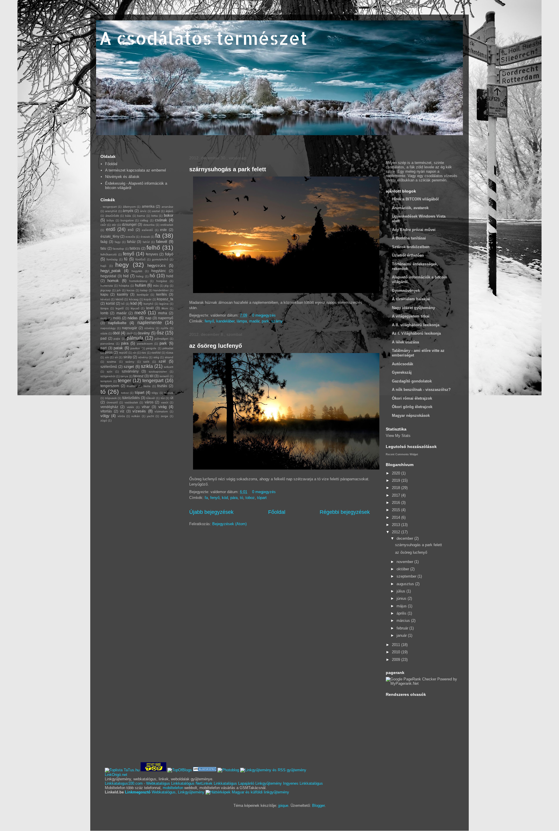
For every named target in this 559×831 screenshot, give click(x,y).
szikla (147, 366)
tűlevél (150, 398)
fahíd (146, 242)
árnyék (128, 211)
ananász (167, 206)
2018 (396, 488)
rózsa (169, 352)
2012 (396, 532)
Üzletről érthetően (408, 255)
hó (152, 275)
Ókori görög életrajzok (412, 407)
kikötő (119, 299)
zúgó (103, 420)
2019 (396, 480)
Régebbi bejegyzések (345, 512)
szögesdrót (107, 376)
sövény (143, 357)
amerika (148, 206)
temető (164, 376)
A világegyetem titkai (410, 316)
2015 (396, 510)
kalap (144, 290)
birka (154, 215)
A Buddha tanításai (409, 238)
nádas (133, 318)
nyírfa (164, 328)
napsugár (129, 328)
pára (234, 497)
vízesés (139, 411)
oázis (103, 333)
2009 (396, 659)
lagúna (164, 303)
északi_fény (109, 236)
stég (156, 357)
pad (103, 338)
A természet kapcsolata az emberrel (135, 170)
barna (141, 215)
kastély (122, 294)
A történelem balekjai (411, 299)
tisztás (162, 386)
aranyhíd (111, 211)
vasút (164, 402)
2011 (396, 645)
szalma (111, 361)
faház (131, 242)
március (404, 620)
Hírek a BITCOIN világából (415, 199)
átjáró (169, 211)
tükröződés (131, 398)
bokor (168, 215)
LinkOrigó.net (116, 774)
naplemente (149, 322)
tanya (124, 376)
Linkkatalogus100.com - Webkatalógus (137, 783)
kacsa (131, 290)
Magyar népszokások (411, 415)
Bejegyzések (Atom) (229, 524)
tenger (124, 380)
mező (140, 312)
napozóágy (108, 328)
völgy (104, 416)
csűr (103, 224)
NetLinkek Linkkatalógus (216, 783)
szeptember (407, 576)
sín (107, 357)
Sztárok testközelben (410, 247)
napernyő (165, 318)
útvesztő (112, 402)
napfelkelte (117, 323)
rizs (143, 352)
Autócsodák (402, 364)
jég (166, 285)
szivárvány (130, 371)
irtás (156, 285)
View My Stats (398, 435)
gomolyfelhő (160, 259)
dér (114, 224)
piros (109, 352)
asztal (156, 211)
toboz (250, 497)
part (103, 348)
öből (129, 333)
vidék (130, 407)
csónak (161, 220)
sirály (127, 357)
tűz (163, 398)
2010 (396, 652)
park (265, 321)
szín (109, 371)
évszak (145, 236)
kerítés (161, 294)
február (403, 628)
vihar (146, 407)
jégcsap (105, 290)
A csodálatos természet (203, 38)
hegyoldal (108, 276)
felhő (153, 247)
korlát (110, 303)
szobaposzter (158, 371)
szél (162, 361)
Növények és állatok (122, 176)
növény (149, 328)
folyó (169, 254)
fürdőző (140, 259)
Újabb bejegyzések (211, 512)
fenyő (209, 321)
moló (103, 318)
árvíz (143, 211)
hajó (103, 265)
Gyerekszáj (402, 372)
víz (122, 411)
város (149, 402)
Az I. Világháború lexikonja (416, 333)
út (171, 398)
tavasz (138, 376)
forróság (112, 259)
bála (128, 215)
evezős (130, 236)
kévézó (105, 299)
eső (131, 230)
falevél (161, 241)
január (402, 635)
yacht (150, 416)
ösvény (144, 333)
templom (106, 381)
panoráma (107, 343)
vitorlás (106, 411)
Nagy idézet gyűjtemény (413, 308)
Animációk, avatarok (410, 208)
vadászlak (131, 402)
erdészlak (166, 224)
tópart (262, 497)
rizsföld (156, 352)
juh (119, 290)
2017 (396, 495)
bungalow (127, 220)
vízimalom (161, 411)
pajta (117, 338)
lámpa (242, 321)
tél (151, 376)
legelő (120, 308)
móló (117, 318)
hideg (140, 276)
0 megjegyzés (264, 315)
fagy (118, 242)
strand (169, 357)
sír (116, 357)
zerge (164, 416)
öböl (116, 333)
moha (162, 313)
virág (162, 407)
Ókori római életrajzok (412, 398)
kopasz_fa (165, 299)
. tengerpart (108, 206)
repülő (123, 352)
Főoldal (276, 512)
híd (125, 276)
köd (225, 497)
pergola (151, 348)
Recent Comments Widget (402, 454)
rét (134, 352)
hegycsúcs (156, 265)
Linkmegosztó (138, 792)
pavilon (135, 348)
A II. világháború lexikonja (415, 325)
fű (125, 259)
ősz (160, 332)
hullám (140, 285)
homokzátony (138, 281)
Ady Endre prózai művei (414, 229)
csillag (144, 220)
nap (148, 318)
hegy (122, 264)
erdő (110, 229)
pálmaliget (161, 338)
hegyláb (137, 271)
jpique (283, 805)
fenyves (152, 254)
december (405, 538)
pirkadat (167, 348)
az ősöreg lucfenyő (215, 346)
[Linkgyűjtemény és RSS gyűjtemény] (273, 770)
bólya (110, 220)
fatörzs (135, 248)
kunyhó (148, 303)
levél (150, 308)
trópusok (111, 398)
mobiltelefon (173, 788)
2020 (396, 473)
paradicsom (145, 343)
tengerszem (109, 386)
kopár (147, 299)
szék (146, 361)
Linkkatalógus (182, 783)
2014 (396, 517)
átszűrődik (112, 215)
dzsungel (129, 224)
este (163, 230)
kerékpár (142, 294)
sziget (129, 366)
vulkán (135, 416)
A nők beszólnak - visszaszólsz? (421, 389)
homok (113, 280)
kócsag (134, 299)
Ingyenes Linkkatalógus (303, 783)
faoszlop (118, 248)
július (401, 591)
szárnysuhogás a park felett (227, 169)
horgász (161, 281)
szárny (277, 321)
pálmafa (135, 338)
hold (169, 276)
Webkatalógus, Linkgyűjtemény (178, 792)
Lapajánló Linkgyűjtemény (260, 783)
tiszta (147, 386)
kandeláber (225, 321)
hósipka (124, 285)
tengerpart (152, 380)
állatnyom (129, 206)
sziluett (168, 366)
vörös (121, 416)
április (402, 613)
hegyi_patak (110, 271)
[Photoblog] (228, 770)
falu (103, 248)
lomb (104, 313)
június (402, 598)
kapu (104, 294)
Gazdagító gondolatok (412, 381)
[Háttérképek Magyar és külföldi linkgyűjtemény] (247, 792)
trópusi (168, 392)
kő (123, 303)
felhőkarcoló (108, 254)
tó (241, 497)
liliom (165, 308)
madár (254, 321)
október (403, 569)
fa (206, 497)
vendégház (109, 407)
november (405, 562)
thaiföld (132, 386)
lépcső (135, 308)
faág (103, 242)
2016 (396, 502)
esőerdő (147, 230)
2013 (396, 525)
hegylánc (158, 271)
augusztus (406, 584)
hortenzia (106, 285)
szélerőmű (108, 366)
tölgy (155, 392)
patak (118, 348)
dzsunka (149, 224)
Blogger (318, 805)
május (402, 606)
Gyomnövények (406, 290)
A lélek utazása (405, 342)
